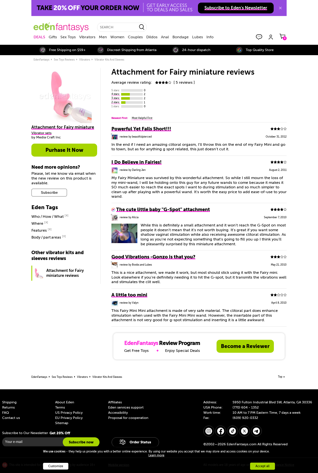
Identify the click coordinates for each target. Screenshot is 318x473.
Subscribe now (81, 442)
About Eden (64, 402)
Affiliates (115, 402)
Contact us (11, 418)
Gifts (53, 37)
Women (117, 37)
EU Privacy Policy (69, 418)
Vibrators (87, 37)
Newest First (119, 118)
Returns (8, 407)
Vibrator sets (41, 133)
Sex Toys (68, 37)
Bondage (180, 37)
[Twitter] (244, 431)
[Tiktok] (232, 431)
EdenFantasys (41, 59)
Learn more (156, 455)
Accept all (262, 466)
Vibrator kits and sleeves (109, 59)
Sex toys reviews (64, 59)
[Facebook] (220, 431)
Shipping (9, 402)
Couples (135, 37)
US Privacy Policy (69, 413)
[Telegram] (256, 431)
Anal (165, 37)
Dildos (151, 37)
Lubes (197, 37)
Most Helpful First (142, 118)
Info (210, 37)
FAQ (5, 413)
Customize (55, 466)
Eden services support (126, 407)
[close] (280, 8)
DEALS (39, 37)
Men (103, 37)
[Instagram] (208, 431)
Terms (60, 407)
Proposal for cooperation (128, 418)
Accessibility (118, 413)
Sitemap (61, 423)
